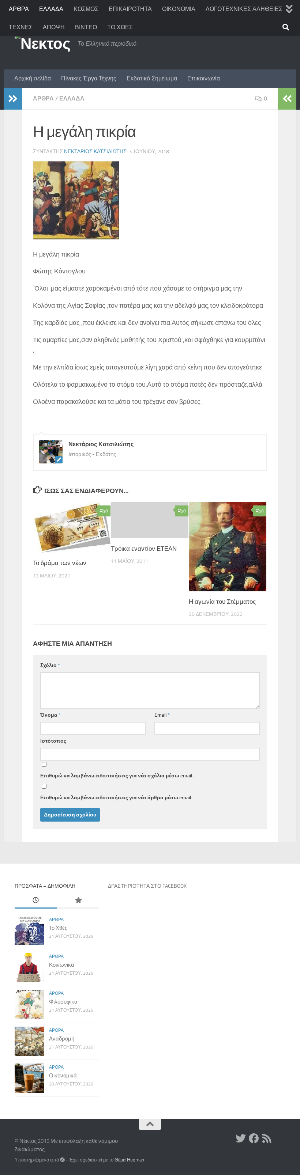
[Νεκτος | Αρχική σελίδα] (42, 44)
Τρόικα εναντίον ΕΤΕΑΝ (144, 548)
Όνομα (50, 715)
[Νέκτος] (254, 1138)
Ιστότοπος (53, 741)
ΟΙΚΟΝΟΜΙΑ (178, 8)
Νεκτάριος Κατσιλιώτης (95, 151)
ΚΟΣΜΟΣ (86, 8)
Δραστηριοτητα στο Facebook (147, 886)
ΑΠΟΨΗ (54, 27)
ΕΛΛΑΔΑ (51, 8)
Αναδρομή (61, 1038)
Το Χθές (58, 928)
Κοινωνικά (61, 965)
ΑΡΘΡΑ (19, 8)
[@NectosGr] (241, 1138)
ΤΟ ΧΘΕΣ (120, 27)
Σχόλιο (50, 665)
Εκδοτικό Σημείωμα (152, 78)
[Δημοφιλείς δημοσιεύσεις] (78, 901)
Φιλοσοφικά (63, 1001)
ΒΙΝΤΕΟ (86, 27)
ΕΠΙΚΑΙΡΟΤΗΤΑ (130, 8)
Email (162, 715)
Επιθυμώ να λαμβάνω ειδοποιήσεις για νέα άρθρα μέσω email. (116, 798)
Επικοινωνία (203, 78)
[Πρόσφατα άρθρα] (36, 901)
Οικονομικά (63, 1075)
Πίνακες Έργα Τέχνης (88, 78)
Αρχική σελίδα (32, 78)
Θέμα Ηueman (129, 1160)
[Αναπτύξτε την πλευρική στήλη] (13, 99)
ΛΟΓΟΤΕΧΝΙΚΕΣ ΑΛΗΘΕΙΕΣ (244, 8)
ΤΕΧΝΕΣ (21, 27)
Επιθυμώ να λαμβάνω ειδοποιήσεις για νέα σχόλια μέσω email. (117, 776)
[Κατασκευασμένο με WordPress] (62, 1159)
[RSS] (267, 1138)
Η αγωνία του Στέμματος (222, 601)
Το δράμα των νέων (59, 562)
